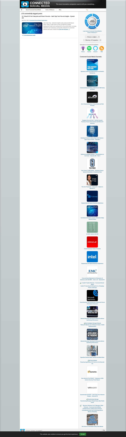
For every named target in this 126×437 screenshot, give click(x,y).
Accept (83, 434)
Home (22, 9)
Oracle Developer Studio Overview (92, 248)
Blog (60, 9)
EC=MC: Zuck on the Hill (92, 234)
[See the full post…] (64, 29)
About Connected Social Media (33, 9)
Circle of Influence (49, 9)
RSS (102, 51)
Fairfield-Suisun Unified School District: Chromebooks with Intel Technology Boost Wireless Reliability (92, 410)
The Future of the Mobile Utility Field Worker (92, 426)
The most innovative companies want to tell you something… (75, 4)
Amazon (95, 51)
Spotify (89, 51)
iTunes (83, 51)
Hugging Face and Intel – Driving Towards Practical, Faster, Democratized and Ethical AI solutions (92, 122)
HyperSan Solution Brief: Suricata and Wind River (92, 357)
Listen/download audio (29, 35)
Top (104, 430)
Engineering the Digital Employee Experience (92, 203)
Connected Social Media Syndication (38, 20)
